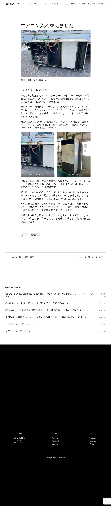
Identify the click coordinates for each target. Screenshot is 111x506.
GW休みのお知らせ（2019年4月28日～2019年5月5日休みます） (38, 303)
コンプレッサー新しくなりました (89, 257)
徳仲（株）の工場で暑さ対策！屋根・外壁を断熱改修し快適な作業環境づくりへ (46, 310)
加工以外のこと (43, 80)
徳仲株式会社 (12, 3)
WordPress (62, 458)
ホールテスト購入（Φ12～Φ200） (22, 257)
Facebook (92, 438)
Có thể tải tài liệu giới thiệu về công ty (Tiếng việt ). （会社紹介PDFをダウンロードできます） (49, 295)
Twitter (92, 444)
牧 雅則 (28, 80)
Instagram (92, 441)
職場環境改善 (35, 235)
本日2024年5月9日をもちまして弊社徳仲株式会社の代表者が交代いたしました (46, 317)
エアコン (25, 235)
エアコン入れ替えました (18, 331)
